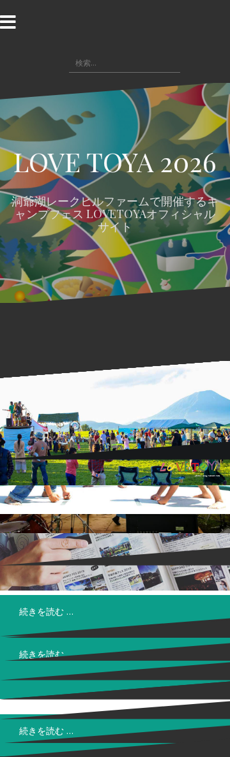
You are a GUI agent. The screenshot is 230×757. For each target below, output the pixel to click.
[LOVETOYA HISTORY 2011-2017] (115, 423)
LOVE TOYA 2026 (115, 161)
